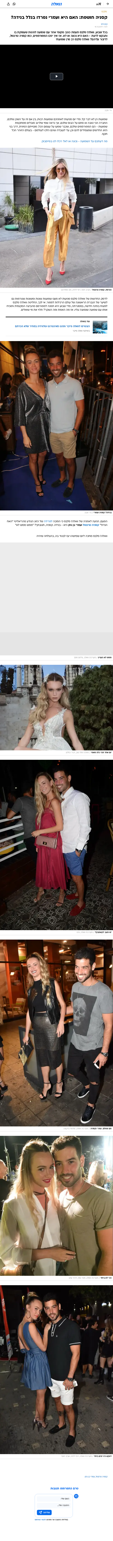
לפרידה (48, 521)
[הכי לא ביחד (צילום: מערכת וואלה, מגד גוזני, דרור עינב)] (56, 1208)
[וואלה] (56, 3)
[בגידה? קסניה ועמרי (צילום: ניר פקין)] (56, 428)
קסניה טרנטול (101, 1477)
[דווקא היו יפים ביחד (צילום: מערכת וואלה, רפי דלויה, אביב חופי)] (56, 1372)
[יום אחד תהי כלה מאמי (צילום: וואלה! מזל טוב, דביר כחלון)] (56, 710)
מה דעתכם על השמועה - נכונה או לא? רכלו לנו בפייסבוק (74, 141)
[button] (98, 4)
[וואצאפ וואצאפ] (14, 3)
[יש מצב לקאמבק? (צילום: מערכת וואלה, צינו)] (56, 847)
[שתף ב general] (8, 4)
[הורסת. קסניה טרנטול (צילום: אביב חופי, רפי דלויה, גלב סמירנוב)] (56, 220)
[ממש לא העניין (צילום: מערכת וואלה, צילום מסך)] (56, 601)
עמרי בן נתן (90, 1477)
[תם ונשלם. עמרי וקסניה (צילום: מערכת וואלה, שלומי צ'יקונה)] (56, 1035)
